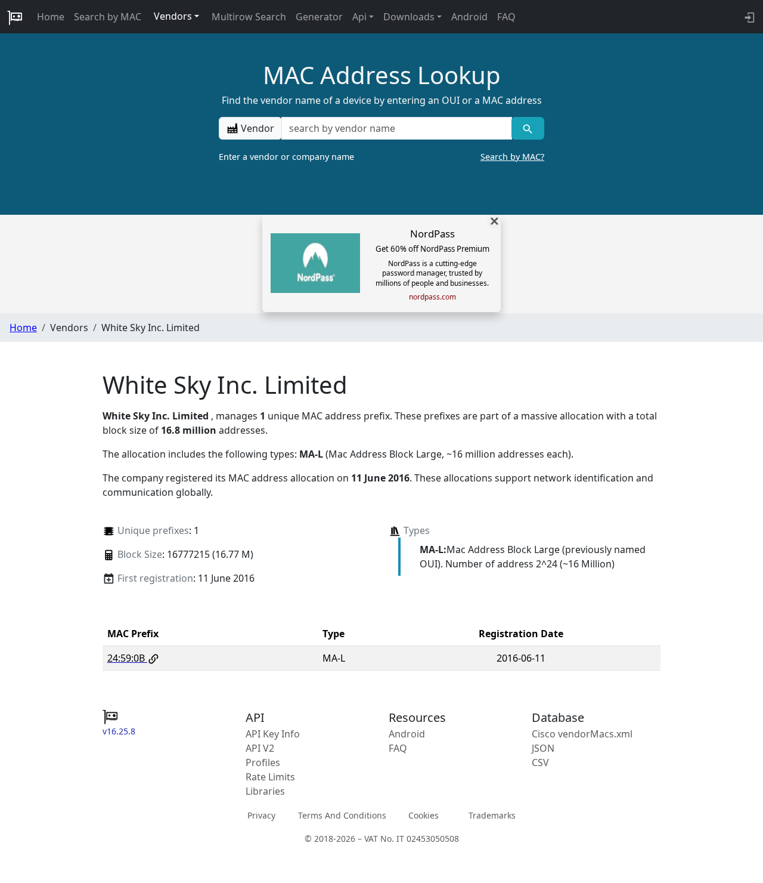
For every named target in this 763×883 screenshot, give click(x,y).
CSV (540, 762)
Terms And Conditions (342, 815)
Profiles (263, 762)
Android (469, 16)
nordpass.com (432, 297)
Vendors (173, 16)
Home (50, 16)
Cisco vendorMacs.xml (582, 733)
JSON (543, 748)
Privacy (261, 815)
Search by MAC (107, 16)
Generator (319, 16)
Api (359, 16)
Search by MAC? (512, 156)
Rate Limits (270, 776)
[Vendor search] (527, 128)
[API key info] (748, 17)
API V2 (260, 748)
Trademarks (492, 815)
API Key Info (273, 733)
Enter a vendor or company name (381, 156)
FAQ (506, 16)
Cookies (423, 815)
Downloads (409, 16)
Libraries (265, 791)
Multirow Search (249, 16)
